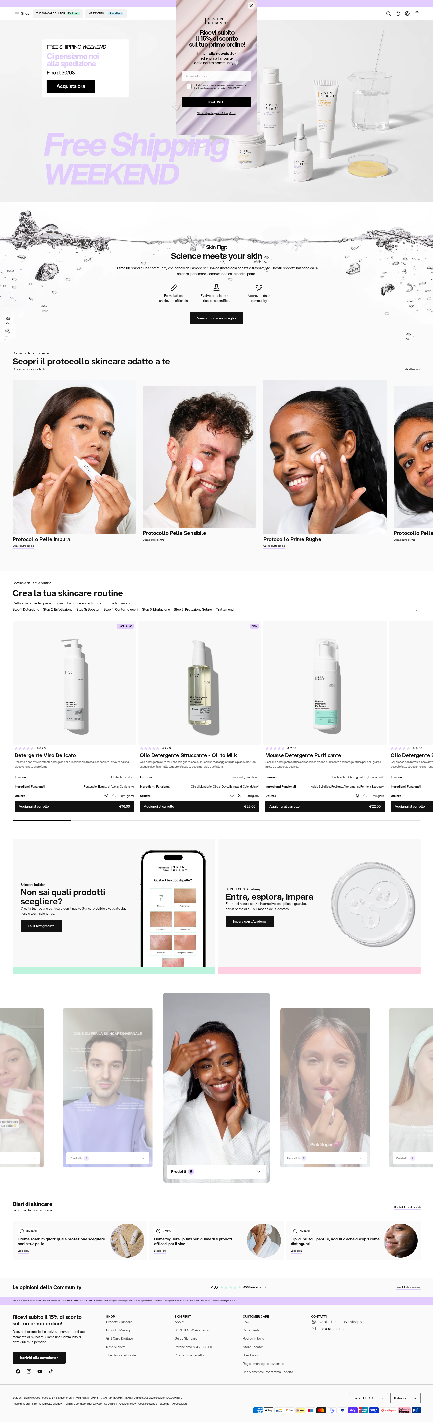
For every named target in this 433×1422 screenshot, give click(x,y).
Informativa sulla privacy (47, 1404)
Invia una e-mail (333, 1328)
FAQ (246, 1322)
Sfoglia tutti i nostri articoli (407, 1207)
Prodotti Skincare (119, 1322)
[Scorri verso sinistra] (1, 464)
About (179, 1322)
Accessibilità (180, 1404)
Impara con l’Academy (250, 921)
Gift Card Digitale (119, 1338)
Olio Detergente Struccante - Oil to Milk (188, 755)
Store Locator (253, 1347)
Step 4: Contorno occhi (121, 609)
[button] (388, 13)
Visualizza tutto (413, 369)
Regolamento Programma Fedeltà (268, 1372)
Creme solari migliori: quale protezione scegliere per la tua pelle (61, 1241)
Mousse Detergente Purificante (303, 755)
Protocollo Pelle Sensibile (174, 533)
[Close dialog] (251, 5)
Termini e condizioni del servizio (83, 1404)
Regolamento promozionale (263, 1363)
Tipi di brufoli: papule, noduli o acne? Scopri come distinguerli (335, 1241)
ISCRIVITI (216, 101)
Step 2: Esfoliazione (57, 609)
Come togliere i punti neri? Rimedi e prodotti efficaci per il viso (194, 1241)
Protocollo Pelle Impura (41, 539)
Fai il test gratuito (41, 926)
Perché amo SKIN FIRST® (193, 1347)
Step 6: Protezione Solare (193, 609)
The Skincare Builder (121, 1355)
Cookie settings (147, 1404)
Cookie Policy (127, 1404)
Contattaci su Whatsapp (340, 1321)
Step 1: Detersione (26, 609)
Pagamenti (251, 1330)
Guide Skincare (186, 1338)
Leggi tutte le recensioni (408, 1287)
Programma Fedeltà (189, 1355)
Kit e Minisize (116, 1347)
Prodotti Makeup (118, 1330)
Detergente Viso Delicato (45, 755)
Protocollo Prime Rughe (292, 539)
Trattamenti (225, 609)
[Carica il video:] (108, 1088)
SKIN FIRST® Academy (192, 1330)
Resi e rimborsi (254, 1338)
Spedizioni (250, 1355)
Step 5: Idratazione (156, 609)
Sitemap (164, 1404)
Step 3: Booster (88, 609)
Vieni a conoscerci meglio (216, 318)
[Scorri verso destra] (431, 464)
